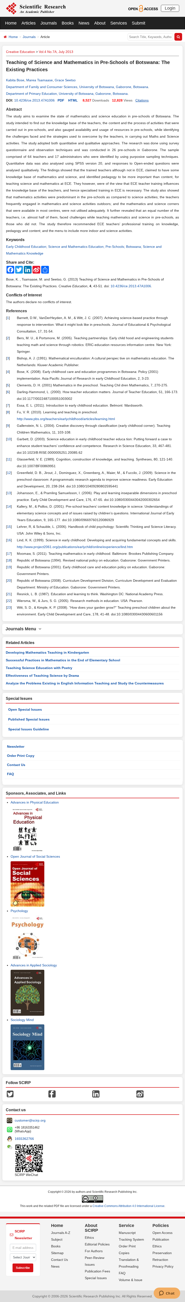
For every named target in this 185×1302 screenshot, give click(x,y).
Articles (28, 23)
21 (9, 594)
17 (9, 553)
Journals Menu (22, 628)
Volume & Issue (130, 1280)
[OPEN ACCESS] (143, 8)
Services (118, 23)
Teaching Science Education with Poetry (39, 668)
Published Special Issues (29, 719)
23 (9, 607)
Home (11, 23)
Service (126, 1225)
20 (9, 580)
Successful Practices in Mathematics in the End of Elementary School (63, 660)
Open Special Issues (25, 709)
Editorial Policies (97, 1244)
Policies (160, 1225)
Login (170, 8)
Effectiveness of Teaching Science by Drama (42, 675)
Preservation (162, 1253)
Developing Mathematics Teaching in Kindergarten (47, 652)
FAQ (10, 774)
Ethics (89, 1237)
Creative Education (20, 52)
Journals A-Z (60, 1233)
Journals (48, 23)
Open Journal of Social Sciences (35, 856)
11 (9, 459)
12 (9, 473)
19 (9, 567)
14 (9, 506)
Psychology (19, 911)
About (100, 23)
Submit (138, 23)
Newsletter (15, 746)
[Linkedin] (95, 1094)
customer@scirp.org (30, 1120)
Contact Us (16, 765)
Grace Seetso (65, 80)
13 (9, 493)
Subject (56, 1239)
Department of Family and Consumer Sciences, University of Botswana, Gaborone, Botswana (77, 87)
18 (9, 560)
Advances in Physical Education (35, 802)
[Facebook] (52, 1094)
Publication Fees (97, 1271)
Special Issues (96, 1278)
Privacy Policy (162, 1266)
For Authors (94, 1251)
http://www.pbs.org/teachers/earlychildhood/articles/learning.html (66, 419)
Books (68, 23)
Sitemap (57, 1253)
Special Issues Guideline (28, 729)
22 (9, 601)
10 (9, 439)
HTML (73, 100)
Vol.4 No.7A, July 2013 (56, 52)
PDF (61, 100)
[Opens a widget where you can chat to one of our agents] (166, 1294)
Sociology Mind (22, 1020)
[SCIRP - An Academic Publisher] (36, 8)
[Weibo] (140, 1094)
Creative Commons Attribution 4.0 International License (128, 1206)
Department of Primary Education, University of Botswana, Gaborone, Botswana (67, 94)
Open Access (162, 1233)
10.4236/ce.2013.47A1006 (34, 100)
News (84, 23)
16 (9, 540)
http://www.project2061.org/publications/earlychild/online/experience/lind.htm (75, 547)
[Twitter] (10, 1094)
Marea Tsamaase (39, 80)
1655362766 (24, 1139)
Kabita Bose (15, 80)
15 (9, 527)
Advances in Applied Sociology (34, 965)
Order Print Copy (20, 756)
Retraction (160, 1260)
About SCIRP (91, 1228)
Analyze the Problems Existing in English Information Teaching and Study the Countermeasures (85, 683)
